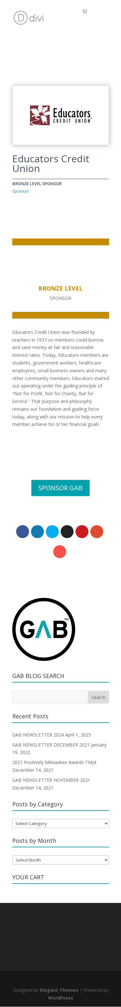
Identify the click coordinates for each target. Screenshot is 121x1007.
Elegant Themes (59, 990)
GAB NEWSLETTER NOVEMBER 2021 (51, 780)
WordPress (60, 998)
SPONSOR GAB (60, 487)
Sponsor (20, 191)
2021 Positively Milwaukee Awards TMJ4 (54, 762)
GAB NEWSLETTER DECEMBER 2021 (51, 745)
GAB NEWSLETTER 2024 (38, 735)
